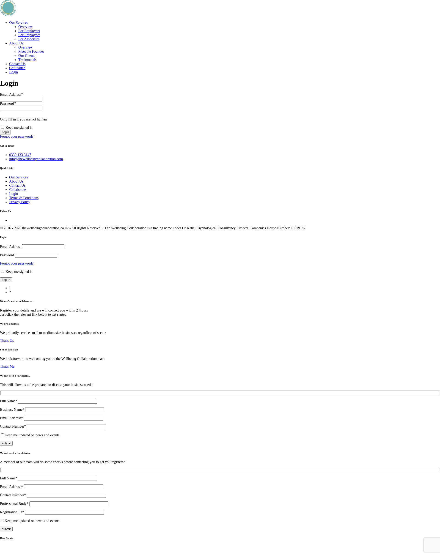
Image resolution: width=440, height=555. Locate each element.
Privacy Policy (19, 202)
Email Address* (12, 418)
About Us (16, 43)
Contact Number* (13, 426)
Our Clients (26, 55)
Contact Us (17, 64)
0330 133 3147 (20, 155)
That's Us (7, 340)
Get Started (17, 68)
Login (13, 72)
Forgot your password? (16, 136)
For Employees (29, 35)
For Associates (28, 39)
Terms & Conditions (23, 198)
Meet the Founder (31, 51)
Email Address (11, 94)
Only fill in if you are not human (23, 119)
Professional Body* (14, 504)
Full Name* (9, 401)
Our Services (18, 23)
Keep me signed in (19, 271)
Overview (25, 27)
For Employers (29, 31)
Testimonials (27, 60)
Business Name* (12, 409)
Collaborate (17, 189)
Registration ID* (12, 512)
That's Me (7, 366)
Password (8, 103)
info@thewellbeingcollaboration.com (36, 159)
